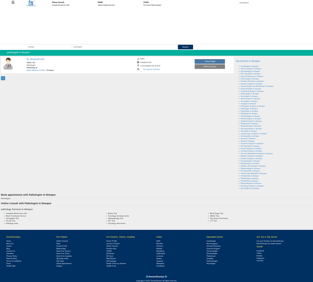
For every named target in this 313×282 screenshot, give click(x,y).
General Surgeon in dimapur (252, 84)
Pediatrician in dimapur (249, 124)
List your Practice (113, 243)
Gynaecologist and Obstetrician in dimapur (257, 86)
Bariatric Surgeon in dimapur (252, 156)
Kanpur (159, 258)
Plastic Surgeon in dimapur (251, 69)
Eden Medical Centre (36, 70)
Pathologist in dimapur (249, 109)
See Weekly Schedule (151, 69)
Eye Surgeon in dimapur (250, 188)
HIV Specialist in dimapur (250, 171)
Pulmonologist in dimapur (250, 116)
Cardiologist (211, 241)
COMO (109, 251)
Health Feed (111, 266)
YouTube (260, 261)
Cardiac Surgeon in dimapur (251, 158)
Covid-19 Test (61, 246)
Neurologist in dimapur (249, 96)
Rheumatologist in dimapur (251, 183)
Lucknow (159, 256)
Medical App (61, 248)
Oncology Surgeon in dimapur (252, 186)
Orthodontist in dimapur (250, 176)
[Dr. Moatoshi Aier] (8, 69)
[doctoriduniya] (31, 6)
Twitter (259, 253)
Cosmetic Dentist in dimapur (251, 151)
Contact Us (10, 251)
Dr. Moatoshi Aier (36, 59)
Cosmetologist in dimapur (250, 161)
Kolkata (159, 248)
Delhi (158, 241)
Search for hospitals (64, 256)
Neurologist (211, 263)
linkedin (259, 256)
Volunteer (10, 253)
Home (8, 241)
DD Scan (109, 256)
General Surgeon (213, 248)
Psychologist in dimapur (250, 79)
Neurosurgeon (212, 243)
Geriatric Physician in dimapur (252, 81)
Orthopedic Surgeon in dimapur (253, 106)
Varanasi (159, 261)
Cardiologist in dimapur (249, 66)
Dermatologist (212, 253)
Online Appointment (64, 263)
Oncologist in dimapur (249, 101)
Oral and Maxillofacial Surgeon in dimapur (257, 153)
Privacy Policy (11, 256)
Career (9, 246)
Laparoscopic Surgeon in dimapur (254, 134)
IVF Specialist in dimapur (250, 146)
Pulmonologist (212, 261)
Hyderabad (160, 253)
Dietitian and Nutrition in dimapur (253, 166)
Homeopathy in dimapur (250, 136)
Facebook (260, 251)
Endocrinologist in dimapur (251, 89)
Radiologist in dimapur (249, 113)
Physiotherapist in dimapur (251, 126)
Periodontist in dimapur (249, 181)
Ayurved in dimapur (248, 138)
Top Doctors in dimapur (248, 61)
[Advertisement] (156, 26)
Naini (58, 243)
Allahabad (160, 263)
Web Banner (111, 258)
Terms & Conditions (13, 261)
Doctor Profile (111, 241)
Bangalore (160, 251)
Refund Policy (11, 258)
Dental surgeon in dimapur (251, 118)
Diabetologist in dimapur (250, 163)
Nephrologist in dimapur (250, 94)
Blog (8, 248)
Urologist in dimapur (248, 104)
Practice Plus (111, 248)
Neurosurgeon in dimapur (250, 99)
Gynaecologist (212, 251)
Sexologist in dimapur (249, 131)
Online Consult (62, 241)
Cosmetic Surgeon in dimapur (252, 143)
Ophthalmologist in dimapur (251, 121)
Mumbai (159, 243)
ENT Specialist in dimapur (251, 74)
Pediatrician (211, 256)
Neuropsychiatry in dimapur (251, 129)
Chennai (159, 246)
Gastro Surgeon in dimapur (251, 148)
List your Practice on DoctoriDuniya (270, 241)
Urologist (210, 258)
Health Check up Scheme (116, 263)
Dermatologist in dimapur (250, 71)
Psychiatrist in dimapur (249, 111)
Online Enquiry (209, 66)
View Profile (210, 61)
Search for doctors (63, 251)
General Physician (214, 246)
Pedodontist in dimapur (249, 178)
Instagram (260, 258)
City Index (60, 261)
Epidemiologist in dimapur (251, 168)
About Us (9, 243)
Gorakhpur (160, 266)
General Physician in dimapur (252, 76)
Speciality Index (62, 258)
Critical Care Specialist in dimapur (254, 173)
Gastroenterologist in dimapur (252, 91)
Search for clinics (63, 253)
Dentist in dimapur (248, 141)
